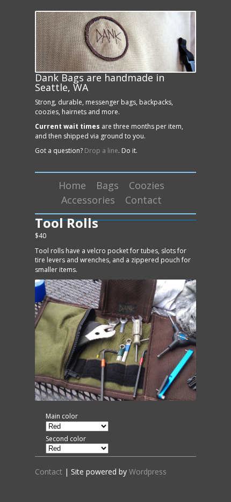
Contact (143, 199)
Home (72, 185)
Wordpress (148, 471)
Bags (107, 185)
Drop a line (101, 150)
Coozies (146, 185)
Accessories (88, 199)
